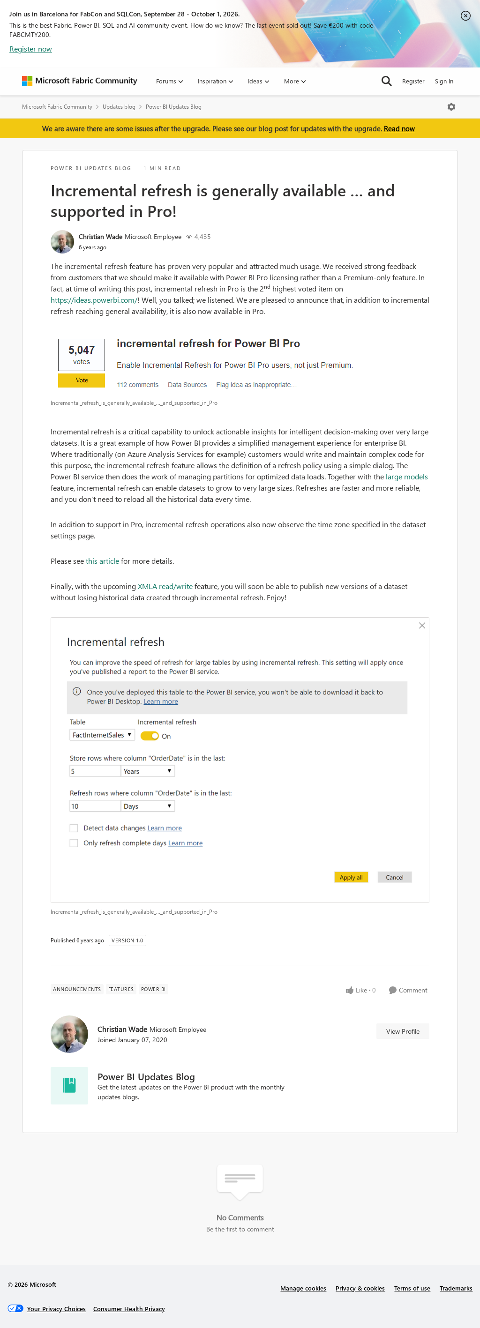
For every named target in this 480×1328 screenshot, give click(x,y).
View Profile (403, 1031)
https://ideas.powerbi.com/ (94, 300)
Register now (30, 48)
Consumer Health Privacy (129, 1309)
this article (102, 561)
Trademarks (456, 1288)
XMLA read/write (165, 586)
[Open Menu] (451, 106)
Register (413, 81)
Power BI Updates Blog (174, 106)
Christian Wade (100, 236)
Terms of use (412, 1288)
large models (407, 476)
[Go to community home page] (79, 81)
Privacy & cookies (360, 1288)
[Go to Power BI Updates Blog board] (69, 1085)
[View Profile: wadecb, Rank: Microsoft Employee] (62, 242)
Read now (399, 128)
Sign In (444, 81)
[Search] (386, 81)
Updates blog (119, 106)
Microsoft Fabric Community (57, 106)
